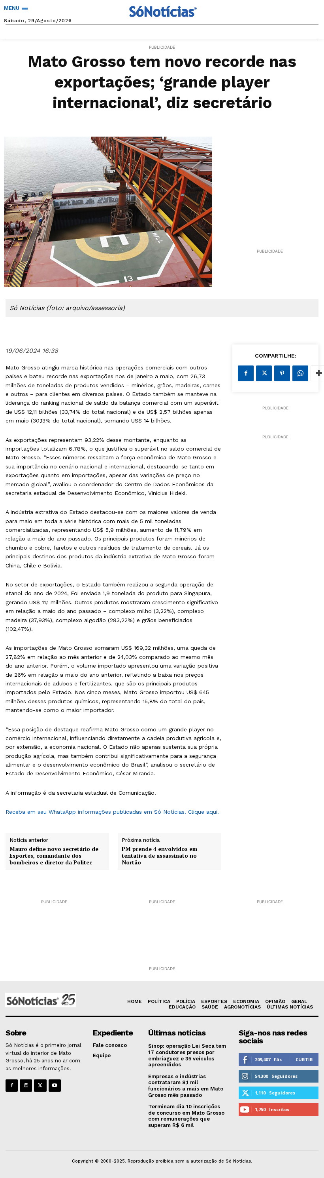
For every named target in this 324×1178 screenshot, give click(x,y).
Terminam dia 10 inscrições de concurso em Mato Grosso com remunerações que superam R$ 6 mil (186, 1116)
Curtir (304, 1059)
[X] (264, 373)
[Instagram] (26, 1085)
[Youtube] (55, 1085)
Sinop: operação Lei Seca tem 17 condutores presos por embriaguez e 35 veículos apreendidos (187, 1055)
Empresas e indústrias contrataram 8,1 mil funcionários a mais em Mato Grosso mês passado (185, 1085)
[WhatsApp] (300, 373)
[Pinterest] (282, 373)
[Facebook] (246, 373)
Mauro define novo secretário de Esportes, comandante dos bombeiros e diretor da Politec (53, 856)
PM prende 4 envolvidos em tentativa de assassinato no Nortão (159, 856)
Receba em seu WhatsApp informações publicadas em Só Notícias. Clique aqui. (113, 812)
